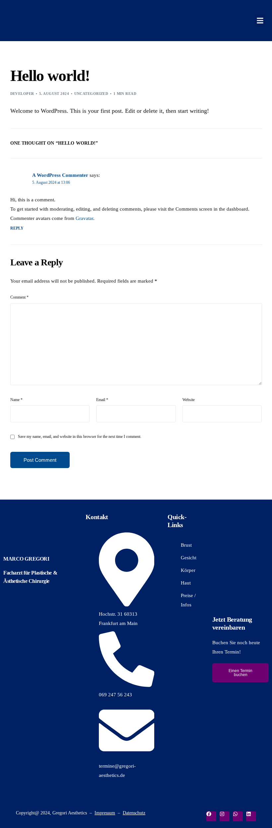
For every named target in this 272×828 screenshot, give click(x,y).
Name (16, 399)
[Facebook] (211, 816)
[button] (259, 20)
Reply (17, 228)
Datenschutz (134, 812)
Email (102, 399)
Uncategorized (91, 94)
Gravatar (84, 218)
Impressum (105, 812)
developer (22, 94)
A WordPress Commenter (60, 175)
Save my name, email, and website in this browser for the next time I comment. (79, 436)
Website (188, 399)
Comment (19, 297)
